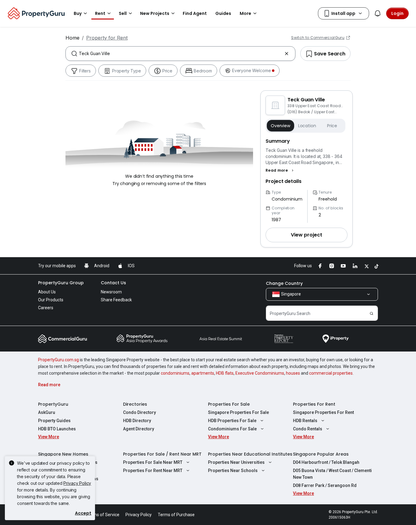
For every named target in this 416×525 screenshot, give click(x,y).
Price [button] (332, 126)
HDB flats (225, 373)
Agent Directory (138, 428)
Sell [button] (123, 13)
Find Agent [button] (195, 13)
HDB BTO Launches (57, 428)
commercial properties (331, 373)
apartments (202, 373)
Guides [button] (223, 13)
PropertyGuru (53, 404)
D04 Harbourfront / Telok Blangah (326, 462)
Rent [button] (100, 13)
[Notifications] (378, 13)
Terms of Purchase (176, 514)
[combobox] (180, 53)
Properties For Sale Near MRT (152, 462)
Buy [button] (78, 13)
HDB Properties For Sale (232, 420)
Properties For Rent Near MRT (152, 470)
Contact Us (113, 283)
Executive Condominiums (259, 373)
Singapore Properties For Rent (323, 412)
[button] (280, 170)
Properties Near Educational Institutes (250, 454)
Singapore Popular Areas (321, 454)
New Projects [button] (154, 13)
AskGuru (46, 412)
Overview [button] (280, 126)
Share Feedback (116, 299)
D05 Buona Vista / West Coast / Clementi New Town (332, 474)
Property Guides (54, 420)
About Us (47, 291)
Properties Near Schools (233, 470)
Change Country (284, 283)
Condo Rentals (307, 428)
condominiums (175, 373)
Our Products (50, 299)
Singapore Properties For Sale (238, 412)
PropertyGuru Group (61, 283)
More (245, 13)
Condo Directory (139, 412)
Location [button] (307, 126)
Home (72, 38)
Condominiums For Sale (232, 428)
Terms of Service (102, 514)
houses (293, 373)
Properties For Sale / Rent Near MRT (162, 454)
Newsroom (111, 291)
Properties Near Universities (236, 462)
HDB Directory (137, 420)
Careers (45, 307)
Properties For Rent (314, 404)
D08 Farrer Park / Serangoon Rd (325, 485)
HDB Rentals (305, 420)
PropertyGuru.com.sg (58, 359)
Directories (135, 404)
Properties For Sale (229, 404)
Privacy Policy (77, 483)
